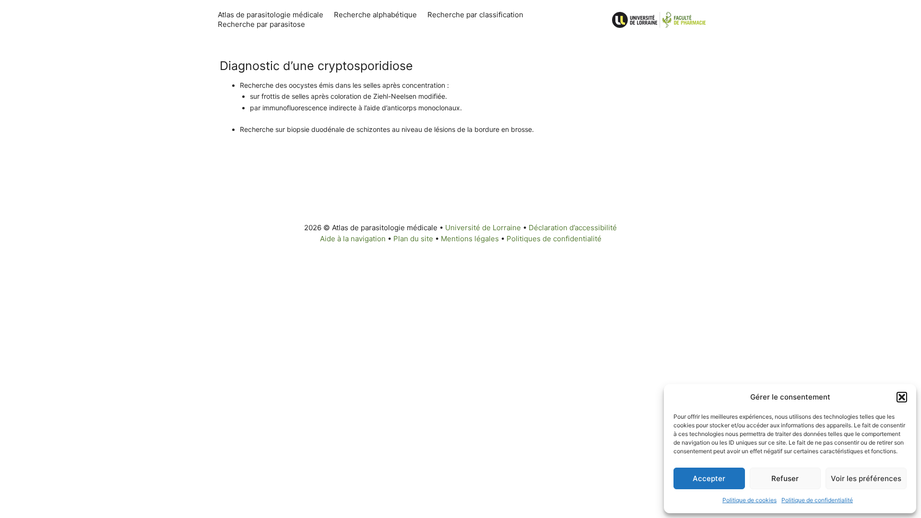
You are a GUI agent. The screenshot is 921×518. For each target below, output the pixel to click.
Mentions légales (470, 238)
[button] (902, 397)
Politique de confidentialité (817, 500)
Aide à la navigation (353, 238)
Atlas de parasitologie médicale (270, 14)
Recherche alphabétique (375, 14)
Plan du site (413, 238)
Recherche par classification (475, 14)
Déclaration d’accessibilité (573, 227)
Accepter (709, 478)
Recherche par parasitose (261, 24)
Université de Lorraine (483, 227)
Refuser (785, 478)
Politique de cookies (749, 500)
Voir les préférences (866, 478)
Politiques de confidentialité (554, 238)
